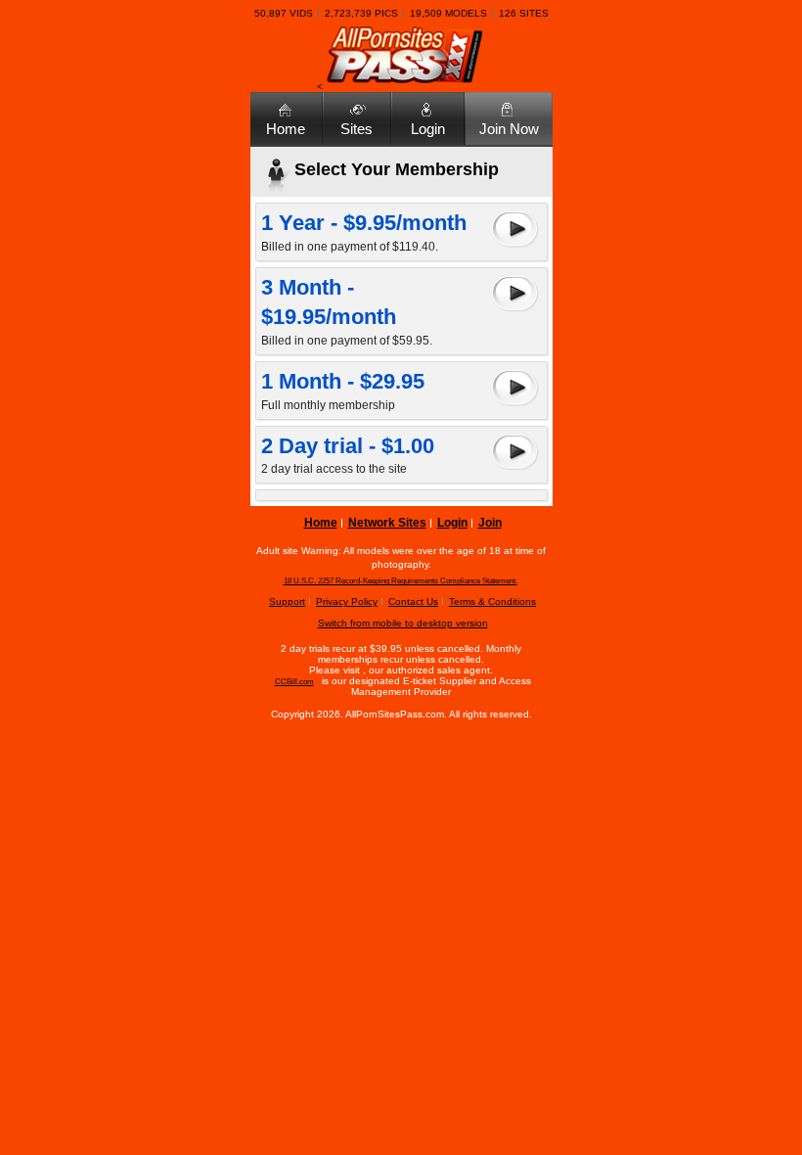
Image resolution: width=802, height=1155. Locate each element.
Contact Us (413, 601)
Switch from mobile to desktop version (403, 623)
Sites (356, 128)
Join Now (509, 128)
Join (490, 523)
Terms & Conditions (492, 601)
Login (428, 128)
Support (287, 601)
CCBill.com (294, 681)
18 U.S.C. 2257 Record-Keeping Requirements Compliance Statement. (400, 581)
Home (285, 128)
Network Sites (387, 523)
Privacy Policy (347, 601)
